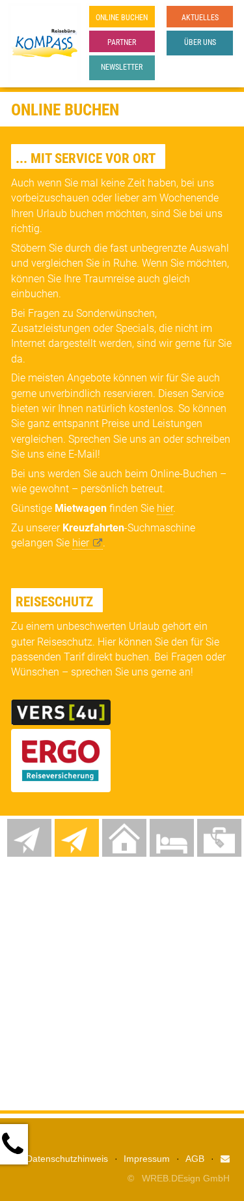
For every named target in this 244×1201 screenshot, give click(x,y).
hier (165, 508)
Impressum (147, 1158)
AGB (194, 1158)
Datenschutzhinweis (67, 1158)
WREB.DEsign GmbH (186, 1178)
